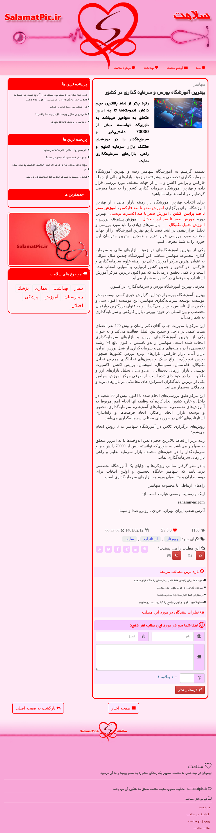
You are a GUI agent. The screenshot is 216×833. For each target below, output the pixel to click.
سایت (129, 539)
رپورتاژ (172, 539)
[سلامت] (108, 35)
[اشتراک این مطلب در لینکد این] (136, 549)
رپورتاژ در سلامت (199, 821)
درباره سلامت (123, 68)
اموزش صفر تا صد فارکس (142, 208)
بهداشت (149, 68)
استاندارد (150, 539)
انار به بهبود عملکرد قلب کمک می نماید (65, 150)
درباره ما (204, 807)
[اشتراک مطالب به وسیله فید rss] (100, 549)
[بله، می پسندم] (200, 555)
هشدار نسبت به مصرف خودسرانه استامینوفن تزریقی (56, 177)
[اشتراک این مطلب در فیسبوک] (118, 549)
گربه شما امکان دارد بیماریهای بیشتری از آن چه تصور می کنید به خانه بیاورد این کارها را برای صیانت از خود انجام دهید (50, 97)
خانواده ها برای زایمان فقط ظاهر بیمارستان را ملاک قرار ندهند (169, 580)
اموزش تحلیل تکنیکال (186, 225)
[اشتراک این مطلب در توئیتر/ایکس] (108, 549)
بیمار (78, 288)
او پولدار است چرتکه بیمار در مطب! (66, 157)
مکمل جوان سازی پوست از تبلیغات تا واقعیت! (61, 114)
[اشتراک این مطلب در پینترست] (144, 549)
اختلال (77, 305)
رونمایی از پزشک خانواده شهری (69, 122)
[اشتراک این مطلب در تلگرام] (126, 549)
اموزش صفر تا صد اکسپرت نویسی (139, 213)
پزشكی (31, 296)
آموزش (51, 296)
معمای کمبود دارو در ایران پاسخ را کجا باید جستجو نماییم (171, 602)
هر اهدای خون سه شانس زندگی (68, 107)
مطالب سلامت (202, 828)
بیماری (41, 288)
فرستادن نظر (188, 690)
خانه (199, 68)
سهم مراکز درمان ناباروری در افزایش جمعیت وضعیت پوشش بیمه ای (49, 167)
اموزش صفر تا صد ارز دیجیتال (169, 219)
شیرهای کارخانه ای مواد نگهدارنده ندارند (180, 588)
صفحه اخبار (121, 708)
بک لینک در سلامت (198, 814)
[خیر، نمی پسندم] (176, 555)
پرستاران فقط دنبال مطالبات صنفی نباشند (180, 595)
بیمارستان (73, 296)
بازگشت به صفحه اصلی (36, 708)
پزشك (23, 288)
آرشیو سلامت (175, 68)
